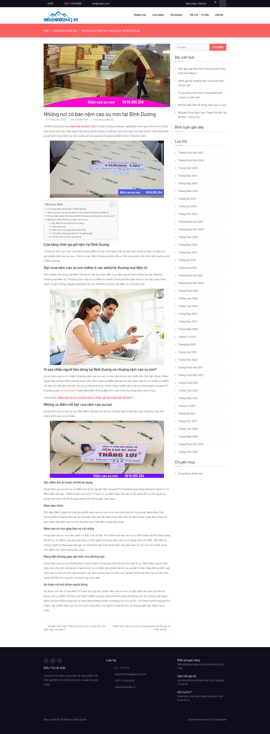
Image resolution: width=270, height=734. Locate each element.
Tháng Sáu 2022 (187, 321)
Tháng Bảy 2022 (187, 313)
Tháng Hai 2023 (187, 267)
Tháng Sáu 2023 (187, 252)
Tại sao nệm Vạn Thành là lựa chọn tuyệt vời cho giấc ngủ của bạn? (74, 628)
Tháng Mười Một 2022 (191, 283)
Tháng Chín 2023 (188, 237)
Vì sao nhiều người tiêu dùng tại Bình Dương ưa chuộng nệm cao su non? (81, 216)
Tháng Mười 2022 (188, 290)
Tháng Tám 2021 (188, 390)
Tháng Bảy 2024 (187, 175)
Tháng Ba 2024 (187, 198)
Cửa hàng (158, 14)
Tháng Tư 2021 (187, 405)
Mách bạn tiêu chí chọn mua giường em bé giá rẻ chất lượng (141, 628)
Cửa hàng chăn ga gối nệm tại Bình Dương (66, 208)
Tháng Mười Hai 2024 (190, 152)
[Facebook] (46, 660)
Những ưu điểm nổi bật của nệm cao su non (68, 219)
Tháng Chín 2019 (188, 451)
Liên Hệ (219, 14)
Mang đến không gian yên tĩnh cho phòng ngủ (72, 233)
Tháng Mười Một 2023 (191, 229)
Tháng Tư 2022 (187, 336)
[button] (111, 204)
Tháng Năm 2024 (188, 191)
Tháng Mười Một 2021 (190, 375)
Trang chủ (139, 14)
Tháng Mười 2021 (188, 382)
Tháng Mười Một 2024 (191, 160)
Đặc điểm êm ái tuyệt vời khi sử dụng (68, 223)
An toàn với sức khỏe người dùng (66, 236)
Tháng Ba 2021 (186, 413)
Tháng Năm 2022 (188, 329)
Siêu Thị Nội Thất (79, 119)
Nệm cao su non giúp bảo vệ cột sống (69, 229)
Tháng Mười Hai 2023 (190, 221)
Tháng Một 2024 (188, 214)
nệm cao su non (80, 126)
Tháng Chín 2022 (188, 298)
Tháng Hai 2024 (187, 206)
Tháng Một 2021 (187, 421)
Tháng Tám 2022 (188, 306)
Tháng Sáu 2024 (187, 183)
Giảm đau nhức (58, 226)
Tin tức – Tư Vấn (199, 14)
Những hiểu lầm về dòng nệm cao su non (202, 104)
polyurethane (68, 390)
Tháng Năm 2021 (188, 398)
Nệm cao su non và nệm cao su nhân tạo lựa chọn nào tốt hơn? (95, 397)
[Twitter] (52, 660)
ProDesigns (219, 719)
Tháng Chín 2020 (188, 428)
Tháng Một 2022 (187, 359)
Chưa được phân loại (103, 119)
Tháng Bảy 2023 (187, 244)
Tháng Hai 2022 (187, 352)
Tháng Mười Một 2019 (190, 444)
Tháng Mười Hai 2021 (190, 367)
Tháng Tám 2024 (188, 168)
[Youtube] (59, 660)
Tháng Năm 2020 (188, 436)
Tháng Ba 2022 (187, 344)
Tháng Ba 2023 (187, 260)
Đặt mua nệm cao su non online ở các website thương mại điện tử (78, 212)
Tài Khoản (176, 14)
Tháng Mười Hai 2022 (190, 275)
